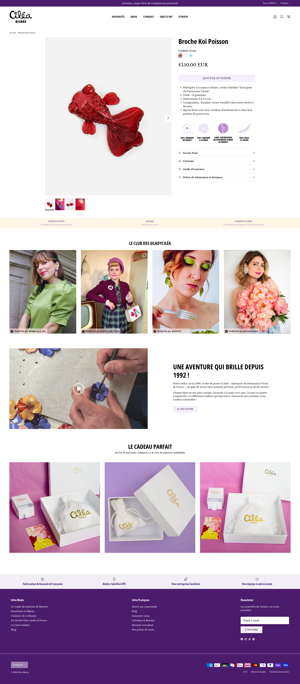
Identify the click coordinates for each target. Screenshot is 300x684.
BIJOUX (134, 16)
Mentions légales (258, 672)
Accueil (12, 33)
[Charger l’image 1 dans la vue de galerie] (108, 116)
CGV (245, 672)
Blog (13, 629)
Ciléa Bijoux (23, 672)
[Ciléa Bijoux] (21, 17)
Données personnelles (279, 672)
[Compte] (274, 17)
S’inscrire (251, 630)
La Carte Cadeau (20, 625)
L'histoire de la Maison (23, 616)
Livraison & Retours (143, 620)
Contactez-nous (140, 616)
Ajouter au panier (216, 78)
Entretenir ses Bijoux (22, 611)
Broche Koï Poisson (26, 33)
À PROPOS (183, 16)
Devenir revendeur (142, 625)
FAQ (134, 611)
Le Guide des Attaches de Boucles (29, 606)
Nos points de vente (143, 629)
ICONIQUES (148, 16)
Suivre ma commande (144, 606)
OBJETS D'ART (166, 16)
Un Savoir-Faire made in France (29, 620)
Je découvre (185, 409)
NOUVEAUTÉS (118, 16)
